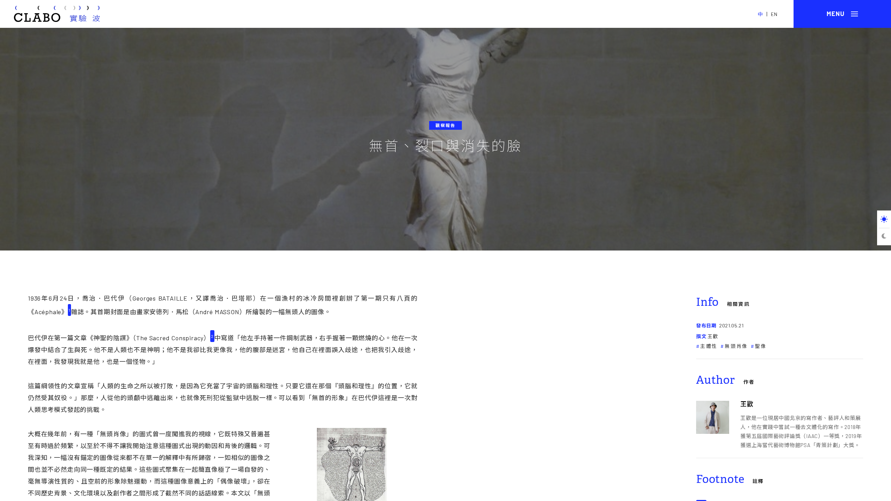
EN (774, 14)
